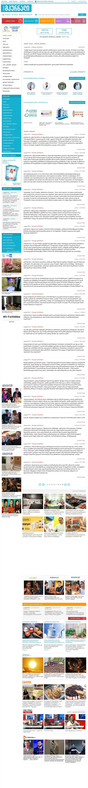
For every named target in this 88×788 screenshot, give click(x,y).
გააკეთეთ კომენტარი (77, 72)
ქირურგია (6, 68)
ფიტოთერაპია (7, 53)
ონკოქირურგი (31, 94)
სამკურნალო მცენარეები (53, 608)
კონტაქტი (30, 1)
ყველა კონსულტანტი (13, 251)
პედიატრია (6, 47)
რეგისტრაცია (82, 1)
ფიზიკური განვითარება (10, 193)
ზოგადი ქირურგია (37, 47)
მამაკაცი (5, 44)
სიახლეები (6, 38)
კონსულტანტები (8, 234)
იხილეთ (81, 149)
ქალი (4, 41)
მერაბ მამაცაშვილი (8, 242)
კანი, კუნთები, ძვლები (9, 65)
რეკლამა (22, 1)
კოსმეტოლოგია (7, 76)
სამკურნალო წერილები (31, 608)
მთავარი (4, 1)
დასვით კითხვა (75, 618)
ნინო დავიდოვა (7, 237)
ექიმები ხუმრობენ (8, 82)
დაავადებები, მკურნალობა (11, 79)
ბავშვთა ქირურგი (62, 94)
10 (62, 484)
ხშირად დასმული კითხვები (45, 1)
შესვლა (73, 1)
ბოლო (68, 484)
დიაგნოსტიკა (7, 151)
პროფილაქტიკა (7, 85)
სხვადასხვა (6, 91)
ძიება (82, 14)
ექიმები (15, 14)
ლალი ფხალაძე (7, 240)
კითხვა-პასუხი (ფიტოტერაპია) (32, 604)
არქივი (5, 184)
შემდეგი (65, 484)
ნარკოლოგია (7, 62)
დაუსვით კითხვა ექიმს (54, 37)
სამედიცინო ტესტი (8, 148)
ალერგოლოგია (7, 56)
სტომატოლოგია (7, 50)
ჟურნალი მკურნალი (26, 14)
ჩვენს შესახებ (13, 1)
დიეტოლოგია (7, 59)
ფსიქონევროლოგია (9, 70)
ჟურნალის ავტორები (9, 155)
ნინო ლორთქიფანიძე (9, 245)
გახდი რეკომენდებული (77, 78)
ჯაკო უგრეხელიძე (8, 248)
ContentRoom (79, 491)
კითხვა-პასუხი (7, 188)
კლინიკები (7, 14)
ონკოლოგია (6, 73)
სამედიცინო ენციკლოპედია (11, 88)
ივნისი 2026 (16, 184)
